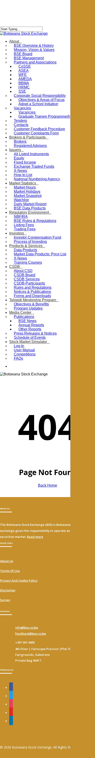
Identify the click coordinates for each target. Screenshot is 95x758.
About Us (6, 561)
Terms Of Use (10, 571)
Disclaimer (8, 590)
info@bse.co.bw (26, 627)
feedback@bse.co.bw (30, 633)
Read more (35, 537)
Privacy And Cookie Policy (19, 580)
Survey (5, 600)
